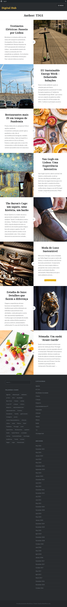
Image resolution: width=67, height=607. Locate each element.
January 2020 (39, 520)
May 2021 (38, 503)
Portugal (16, 426)
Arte (13, 397)
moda (13, 423)
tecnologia (26, 436)
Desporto (38, 403)
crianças (15, 404)
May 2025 (38, 452)
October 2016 (39, 588)
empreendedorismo (18, 407)
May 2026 (38, 445)
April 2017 (38, 574)
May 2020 (38, 517)
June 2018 (38, 547)
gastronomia (24, 413)
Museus (38, 416)
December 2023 (40, 466)
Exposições (39, 409)
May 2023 (38, 473)
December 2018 (40, 537)
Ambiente (24, 394)
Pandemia (9, 426)
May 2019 (38, 530)
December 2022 (40, 479)
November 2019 (40, 527)
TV (36, 430)
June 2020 (38, 513)
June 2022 (38, 483)
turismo (22, 439)
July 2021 (38, 496)
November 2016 (40, 584)
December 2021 (40, 489)
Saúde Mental (15, 433)
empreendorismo (10, 410)
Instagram (9, 417)
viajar (13, 442)
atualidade (19, 397)
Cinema (38, 396)
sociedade (24, 433)
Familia (16, 413)
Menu (62, 5)
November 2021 (40, 493)
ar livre (8, 397)
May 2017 (38, 571)
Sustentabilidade (16, 436)
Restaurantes (18, 429)
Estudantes (9, 413)
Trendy (16, 439)
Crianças (38, 399)
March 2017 (39, 578)
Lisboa (8, 423)
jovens (15, 417)
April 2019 (38, 533)
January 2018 (39, 557)
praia (22, 426)
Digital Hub (9, 8)
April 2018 (38, 554)
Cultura (22, 404)
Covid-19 (8, 404)
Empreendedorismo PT (42, 406)
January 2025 (39, 456)
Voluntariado (20, 442)
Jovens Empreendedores (12, 420)
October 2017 (39, 567)
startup (8, 436)
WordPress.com (46, 603)
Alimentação (16, 394)
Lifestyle (38, 413)
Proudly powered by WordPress (24, 603)
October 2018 (39, 544)
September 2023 (40, 469)
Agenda (38, 386)
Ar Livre (38, 389)
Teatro (37, 426)
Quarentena (9, 429)
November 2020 (40, 510)
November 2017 (40, 564)
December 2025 (40, 449)
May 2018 (38, 550)
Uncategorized (40, 433)
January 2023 (39, 476)
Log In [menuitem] (5, 1)
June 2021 (38, 500)
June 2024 (38, 459)
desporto (8, 407)
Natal (24, 423)
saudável (26, 429)
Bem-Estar (9, 401)
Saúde (37, 423)
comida (22, 401)
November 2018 (40, 540)
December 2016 (40, 581)
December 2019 (40, 523)
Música (38, 420)
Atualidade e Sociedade (42, 393)
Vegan (8, 442)
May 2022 (38, 486)
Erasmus (19, 410)
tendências (9, 439)
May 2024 (38, 462)
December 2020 (40, 506)
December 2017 (40, 561)
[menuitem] (1, 1)
